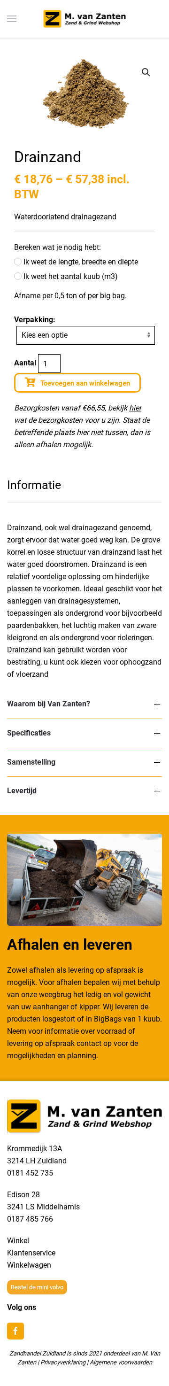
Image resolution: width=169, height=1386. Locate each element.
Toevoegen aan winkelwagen (85, 383)
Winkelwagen (29, 1265)
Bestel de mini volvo (37, 1287)
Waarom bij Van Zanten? (48, 703)
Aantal (25, 362)
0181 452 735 (30, 1173)
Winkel (18, 1240)
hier (135, 407)
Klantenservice (31, 1252)
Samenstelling (31, 762)
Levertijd (22, 790)
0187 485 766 (30, 1219)
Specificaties (29, 732)
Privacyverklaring (62, 1362)
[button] (146, 72)
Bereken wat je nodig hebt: (57, 247)
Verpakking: (34, 319)
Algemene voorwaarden (121, 1362)
